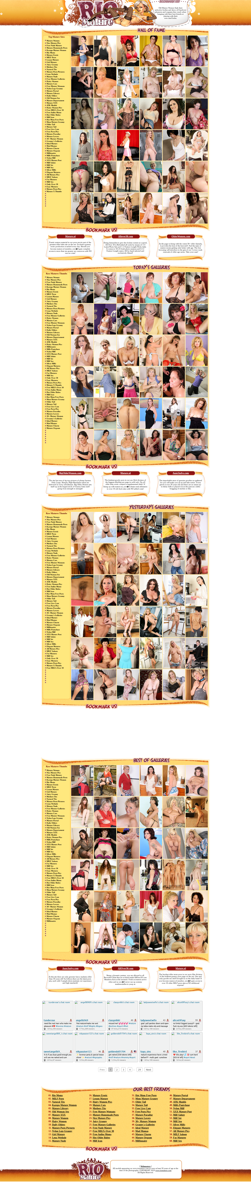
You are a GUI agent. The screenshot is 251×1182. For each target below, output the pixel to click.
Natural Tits (52, 69)
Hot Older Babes (53, 115)
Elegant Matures (53, 172)
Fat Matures (52, 179)
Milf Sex (50, 182)
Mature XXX (52, 103)
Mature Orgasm (53, 151)
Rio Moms (51, 53)
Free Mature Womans (56, 86)
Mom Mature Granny (56, 122)
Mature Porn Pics (54, 189)
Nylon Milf (51, 158)
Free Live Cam (53, 129)
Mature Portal (53, 91)
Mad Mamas (52, 146)
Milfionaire (51, 153)
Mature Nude (52, 77)
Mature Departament (55, 100)
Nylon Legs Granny (55, 89)
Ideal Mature (52, 144)
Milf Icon (50, 117)
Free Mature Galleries (56, 79)
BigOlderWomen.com (70, 473)
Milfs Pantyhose (53, 156)
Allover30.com (125, 236)
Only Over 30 (52, 184)
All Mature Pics (53, 175)
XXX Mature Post (54, 160)
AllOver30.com (125, 968)
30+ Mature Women (55, 139)
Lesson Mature (53, 60)
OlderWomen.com (180, 236)
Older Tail (51, 124)
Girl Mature (52, 62)
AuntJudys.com (181, 473)
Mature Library (53, 93)
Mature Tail (51, 127)
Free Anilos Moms (54, 112)
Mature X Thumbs (54, 191)
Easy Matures (52, 187)
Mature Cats (52, 84)
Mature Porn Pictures (56, 72)
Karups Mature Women (56, 50)
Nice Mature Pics (54, 43)
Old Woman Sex (53, 98)
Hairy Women (52, 81)
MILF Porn (51, 57)
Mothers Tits (52, 67)
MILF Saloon (52, 177)
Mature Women (53, 41)
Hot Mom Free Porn (55, 120)
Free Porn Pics (53, 132)
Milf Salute (51, 163)
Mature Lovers (53, 136)
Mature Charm (53, 148)
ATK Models (52, 105)
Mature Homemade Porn (57, 48)
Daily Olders (52, 96)
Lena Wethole (52, 74)
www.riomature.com (163, 1170)
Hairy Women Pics (54, 108)
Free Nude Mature (54, 45)
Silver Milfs (51, 170)
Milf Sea (50, 167)
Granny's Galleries (54, 141)
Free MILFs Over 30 (55, 110)
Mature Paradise (53, 134)
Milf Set (50, 165)
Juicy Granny (52, 65)
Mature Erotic (52, 55)
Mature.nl (70, 236)
